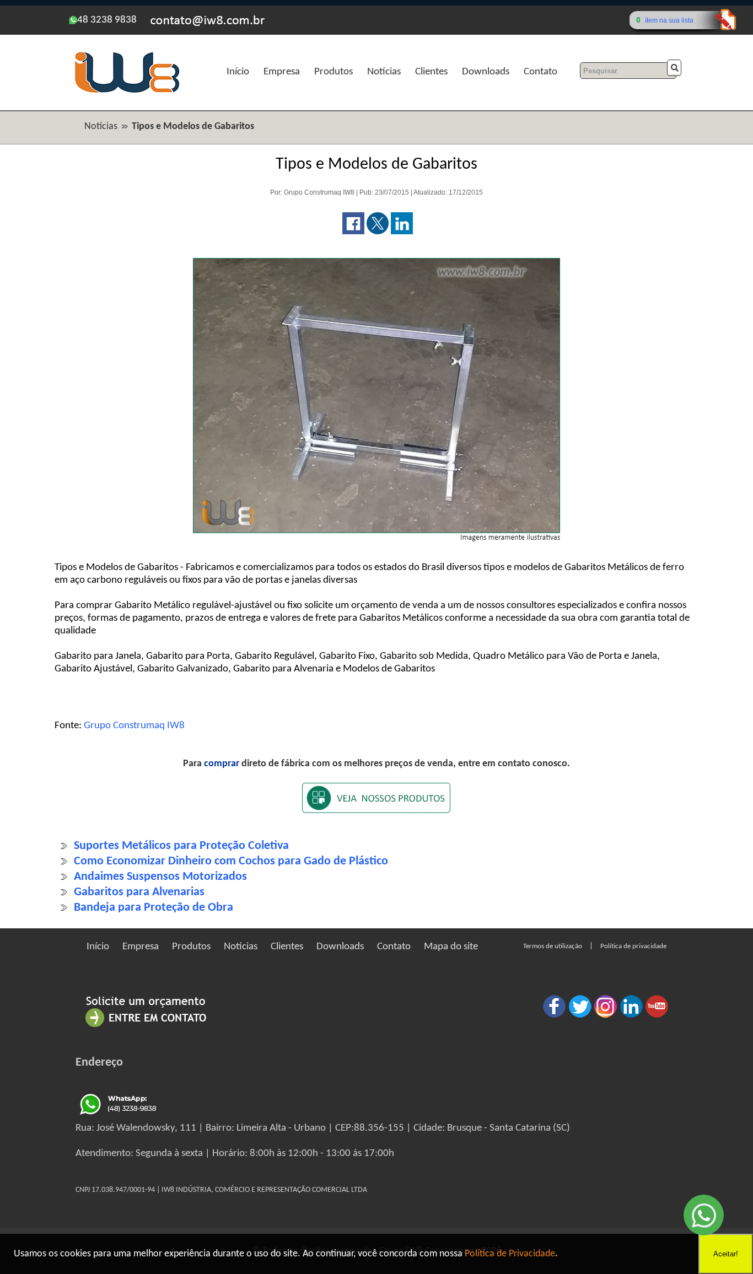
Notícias (384, 72)
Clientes (431, 72)
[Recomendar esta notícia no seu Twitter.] (378, 232)
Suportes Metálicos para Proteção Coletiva (181, 846)
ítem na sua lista (669, 20)
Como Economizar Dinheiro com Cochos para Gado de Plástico (231, 861)
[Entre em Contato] (146, 1027)
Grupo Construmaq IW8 (134, 726)
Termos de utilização (552, 946)
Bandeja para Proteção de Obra (153, 907)
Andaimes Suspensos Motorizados (160, 876)
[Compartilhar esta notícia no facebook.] (353, 232)
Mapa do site (451, 947)
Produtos (333, 72)
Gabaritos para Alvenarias (139, 892)
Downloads (485, 72)
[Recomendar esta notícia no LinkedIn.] (402, 232)
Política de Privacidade (510, 1254)
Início (238, 72)
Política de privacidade (633, 946)
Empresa (281, 72)
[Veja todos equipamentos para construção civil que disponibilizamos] (376, 805)
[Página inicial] (127, 91)
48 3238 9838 (107, 20)
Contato (540, 72)
